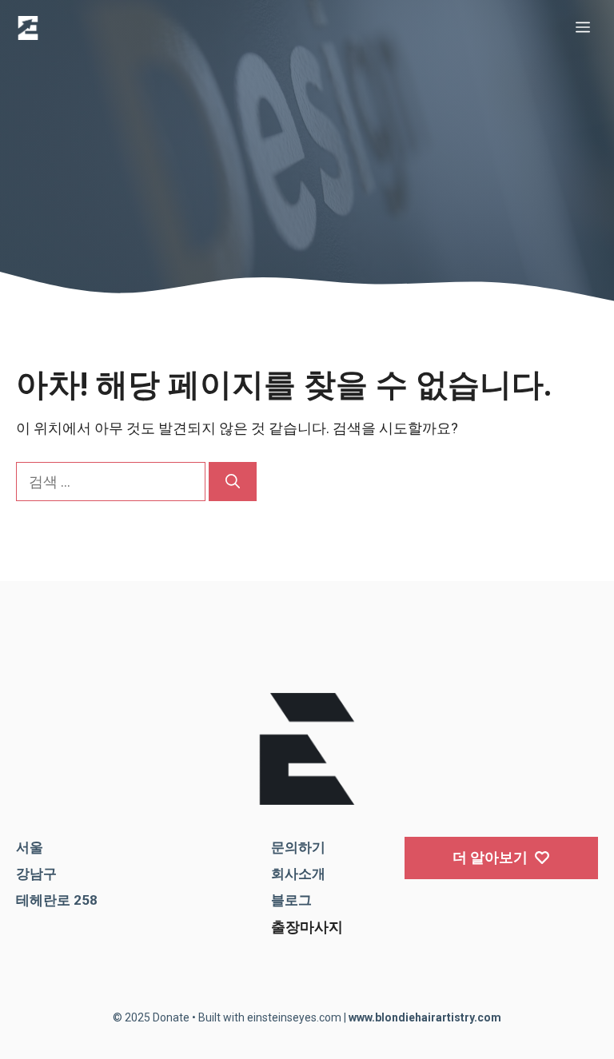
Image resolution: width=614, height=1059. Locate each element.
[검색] (233, 481)
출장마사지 (307, 926)
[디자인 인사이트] (28, 28)
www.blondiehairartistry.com (425, 1017)
